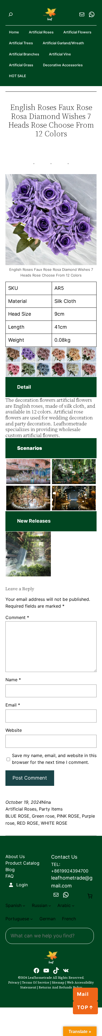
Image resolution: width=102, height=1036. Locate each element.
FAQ (9, 876)
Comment (17, 617)
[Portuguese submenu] (31, 919)
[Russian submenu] (49, 905)
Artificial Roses (20, 809)
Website (13, 730)
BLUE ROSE (17, 816)
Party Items (51, 809)
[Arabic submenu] (73, 905)
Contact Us (64, 857)
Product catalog (22, 863)
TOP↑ (85, 1007)
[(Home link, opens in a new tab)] (51, 957)
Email (12, 705)
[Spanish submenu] (24, 905)
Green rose (43, 816)
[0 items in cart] (90, 896)
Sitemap (58, 982)
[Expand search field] (10, 14)
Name (13, 679)
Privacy (14, 982)
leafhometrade (40, 977)
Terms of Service (35, 982)
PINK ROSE (68, 816)
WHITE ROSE (54, 823)
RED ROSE (27, 823)
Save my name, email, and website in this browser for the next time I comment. (54, 759)
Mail (83, 994)
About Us (15, 856)
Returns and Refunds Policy (60, 987)
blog (10, 869)
